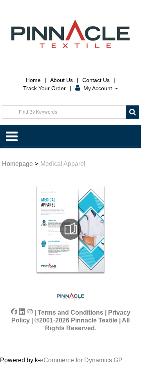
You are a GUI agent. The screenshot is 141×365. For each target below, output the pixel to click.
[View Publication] (70, 228)
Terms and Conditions (70, 312)
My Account (98, 88)
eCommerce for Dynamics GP (81, 360)
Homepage (17, 163)
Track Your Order (44, 88)
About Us (61, 80)
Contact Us (96, 80)
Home (33, 80)
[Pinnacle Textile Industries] (70, 34)
